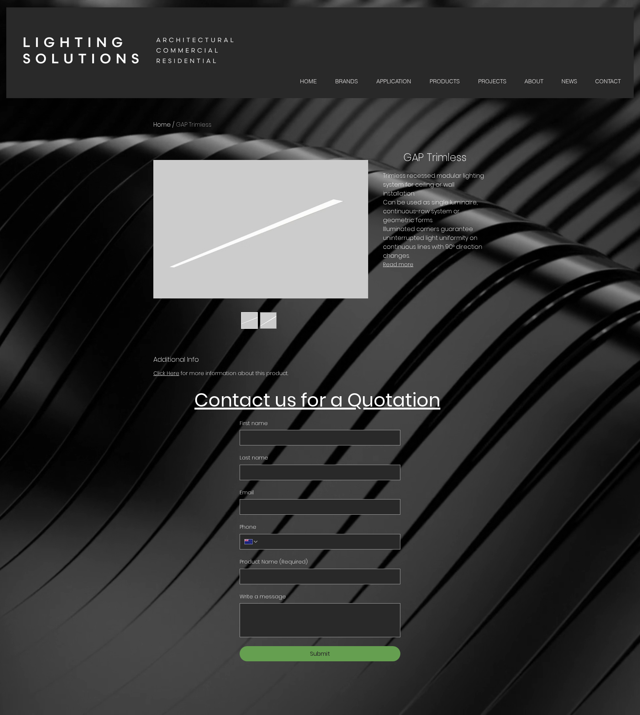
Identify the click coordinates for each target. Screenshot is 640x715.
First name (254, 423)
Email (247, 492)
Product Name (274, 561)
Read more (398, 264)
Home (162, 124)
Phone (248, 527)
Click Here (166, 373)
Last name (254, 457)
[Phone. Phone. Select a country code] (251, 542)
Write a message (263, 596)
